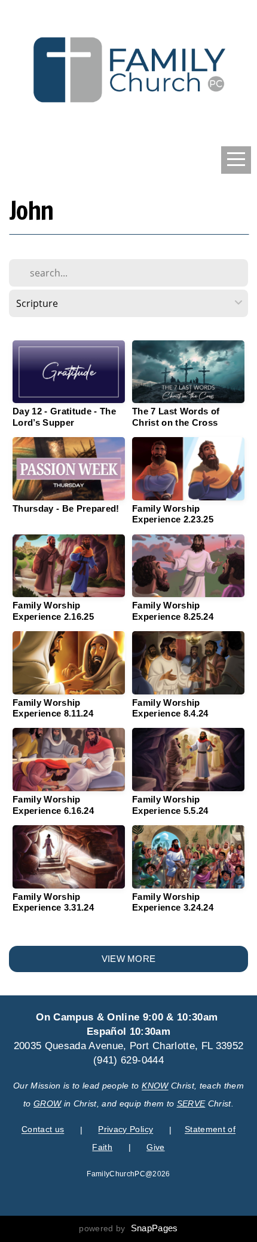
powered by (128, 1228)
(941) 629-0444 (128, 1060)
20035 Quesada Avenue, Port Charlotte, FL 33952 (129, 1046)
